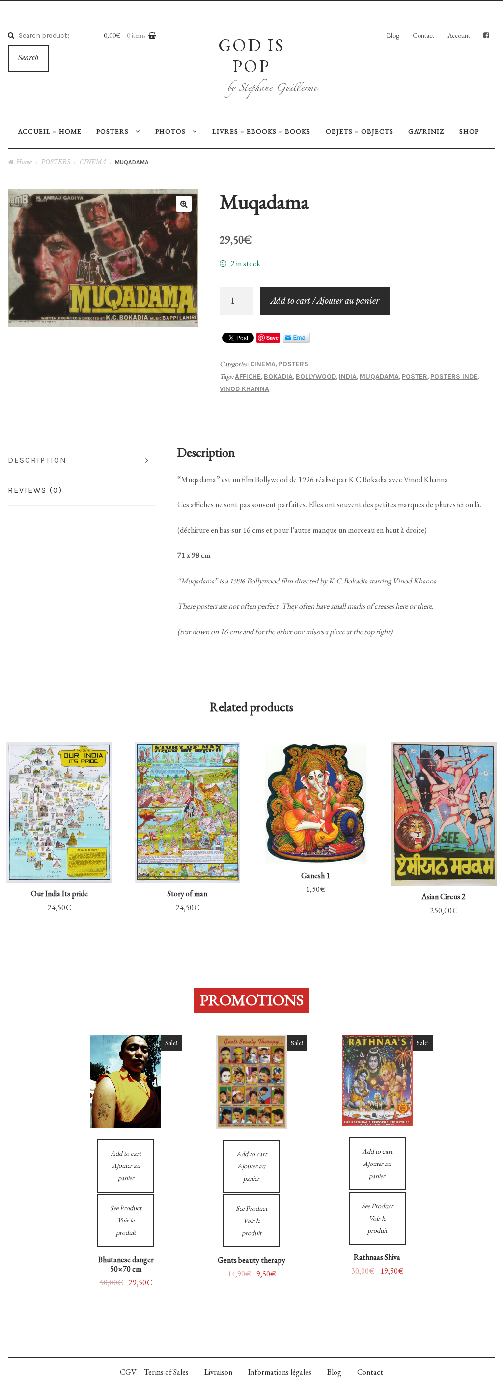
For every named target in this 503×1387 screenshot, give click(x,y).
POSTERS (112, 131)
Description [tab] (37, 460)
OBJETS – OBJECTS (359, 131)
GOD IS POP (251, 55)
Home (24, 162)
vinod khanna (244, 389)
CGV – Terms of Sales (154, 1372)
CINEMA (93, 162)
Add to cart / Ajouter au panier (325, 300)
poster (414, 376)
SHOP (469, 131)
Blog (393, 35)
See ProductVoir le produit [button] (59, 790)
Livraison (218, 1372)
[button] (184, 204)
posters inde (453, 376)
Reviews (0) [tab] (35, 490)
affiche (248, 376)
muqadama (379, 376)
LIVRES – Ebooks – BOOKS (261, 131)
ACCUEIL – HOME (50, 131)
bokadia (278, 376)
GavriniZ (426, 131)
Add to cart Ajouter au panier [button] (59, 850)
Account (458, 35)
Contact (423, 35)
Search (28, 58)
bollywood (316, 376)
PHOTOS (170, 131)
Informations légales (279, 1372)
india (348, 376)
